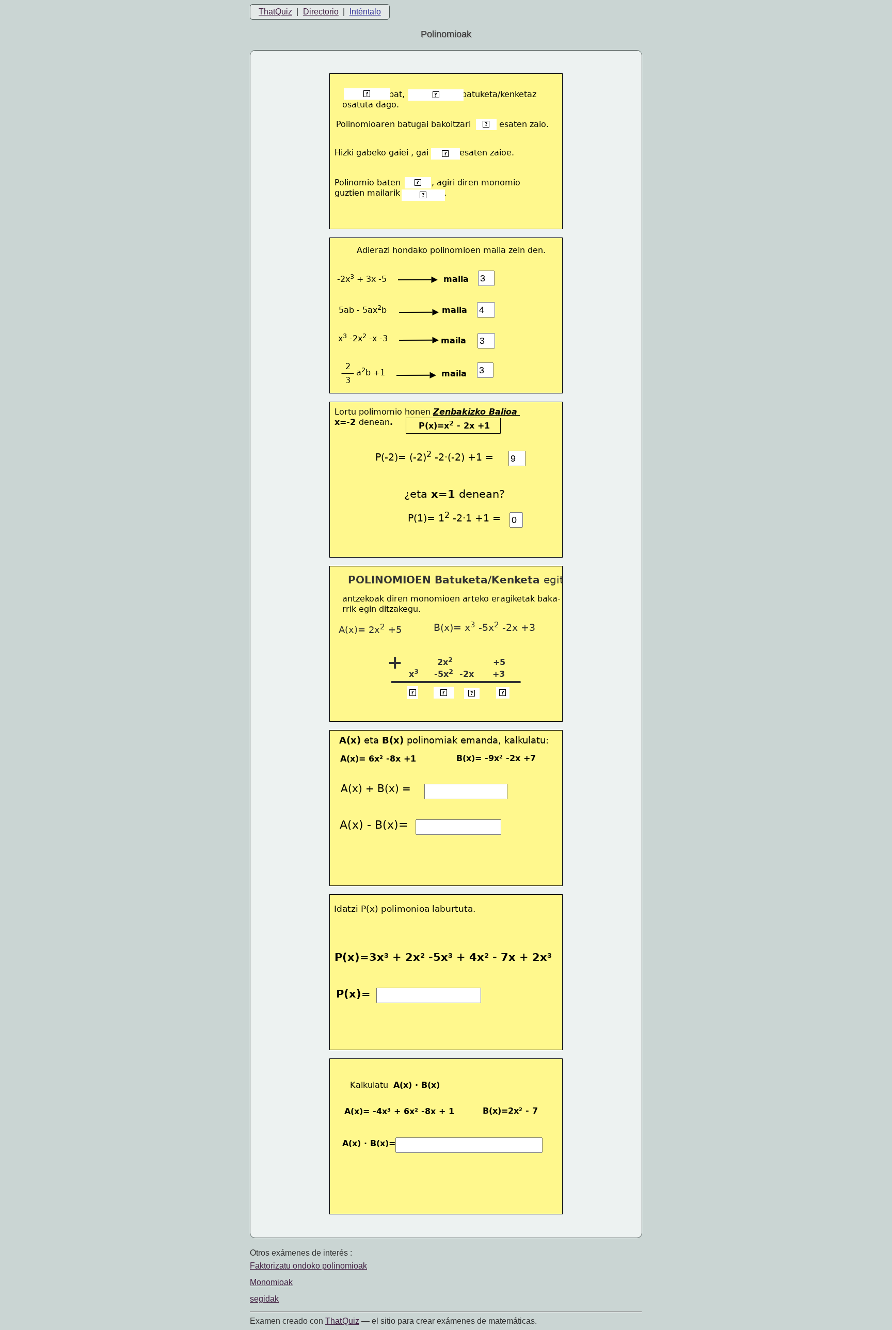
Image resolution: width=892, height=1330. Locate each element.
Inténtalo (365, 11)
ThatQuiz (275, 11)
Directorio (321, 11)
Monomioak (271, 1282)
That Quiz (342, 1321)
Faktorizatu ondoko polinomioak (308, 1265)
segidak (264, 1298)
